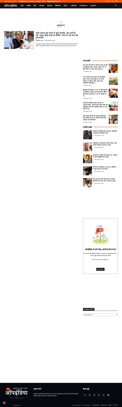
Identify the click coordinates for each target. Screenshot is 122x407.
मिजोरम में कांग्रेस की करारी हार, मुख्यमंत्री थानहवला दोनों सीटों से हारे (105, 132)
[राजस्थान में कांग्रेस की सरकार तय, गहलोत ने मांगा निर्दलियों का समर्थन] (87, 158)
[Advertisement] (100, 290)
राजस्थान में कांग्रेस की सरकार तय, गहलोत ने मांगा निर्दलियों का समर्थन (105, 156)
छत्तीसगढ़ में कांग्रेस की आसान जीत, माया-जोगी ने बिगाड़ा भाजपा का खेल (105, 144)
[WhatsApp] (114, 1)
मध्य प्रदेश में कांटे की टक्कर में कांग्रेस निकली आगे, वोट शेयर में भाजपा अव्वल (104, 180)
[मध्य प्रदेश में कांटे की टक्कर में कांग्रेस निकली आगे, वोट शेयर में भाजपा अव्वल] (87, 182)
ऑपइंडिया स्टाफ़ (39, 40)
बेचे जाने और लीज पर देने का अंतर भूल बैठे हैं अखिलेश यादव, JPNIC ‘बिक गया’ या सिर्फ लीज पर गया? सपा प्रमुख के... (95, 67)
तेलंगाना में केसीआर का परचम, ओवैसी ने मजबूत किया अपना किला (104, 168)
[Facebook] (106, 1)
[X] (112, 1)
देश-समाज (6, 48)
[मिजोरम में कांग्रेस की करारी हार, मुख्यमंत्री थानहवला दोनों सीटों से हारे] (87, 134)
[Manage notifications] (4, 402)
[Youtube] (117, 1)
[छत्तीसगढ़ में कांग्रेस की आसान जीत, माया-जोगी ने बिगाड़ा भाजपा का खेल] (87, 146)
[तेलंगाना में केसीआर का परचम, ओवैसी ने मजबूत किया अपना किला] (87, 170)
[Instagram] (108, 1)
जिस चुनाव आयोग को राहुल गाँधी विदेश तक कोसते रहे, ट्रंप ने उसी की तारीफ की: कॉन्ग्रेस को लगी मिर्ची (94, 118)
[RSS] (110, 1)
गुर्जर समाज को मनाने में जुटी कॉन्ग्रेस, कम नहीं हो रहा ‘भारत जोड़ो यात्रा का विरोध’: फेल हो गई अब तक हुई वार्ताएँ (57, 35)
